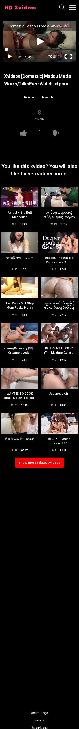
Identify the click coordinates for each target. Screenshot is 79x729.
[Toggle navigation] (72, 7)
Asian (31, 97)
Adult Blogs (39, 713)
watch (48, 97)
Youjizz (39, 720)
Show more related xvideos (39, 462)
